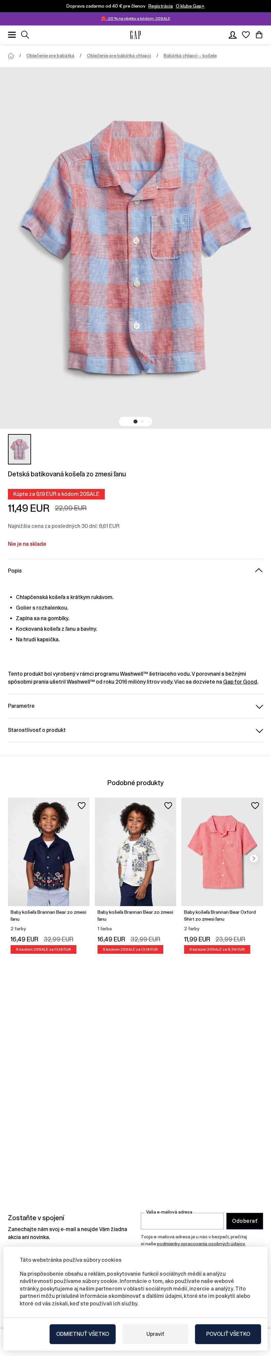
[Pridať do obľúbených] (81, 805)
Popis (15, 571)
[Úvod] (11, 56)
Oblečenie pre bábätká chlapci (119, 55)
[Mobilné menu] (12, 35)
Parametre (21, 706)
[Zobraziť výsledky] (25, 35)
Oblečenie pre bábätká (50, 55)
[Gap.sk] (135, 35)
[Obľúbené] (246, 35)
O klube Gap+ (190, 6)
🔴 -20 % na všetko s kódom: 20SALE (135, 18)
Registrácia (160, 6)
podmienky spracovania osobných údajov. (201, 1243)
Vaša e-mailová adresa (169, 1212)
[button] (135, 421)
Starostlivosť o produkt (37, 730)
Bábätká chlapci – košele (190, 55)
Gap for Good (240, 682)
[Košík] (259, 35)
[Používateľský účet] (233, 35)
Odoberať (244, 1221)
